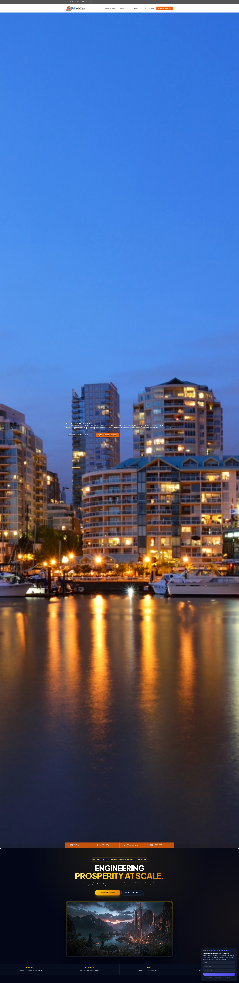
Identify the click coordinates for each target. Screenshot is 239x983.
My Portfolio (123, 8)
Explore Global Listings (107, 435)
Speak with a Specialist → (219, 974)
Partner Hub (80, 2)
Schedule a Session (164, 8)
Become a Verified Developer (80, 435)
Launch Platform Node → (108, 893)
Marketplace (90, 2)
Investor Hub (71, 2)
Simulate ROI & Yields (132, 893)
